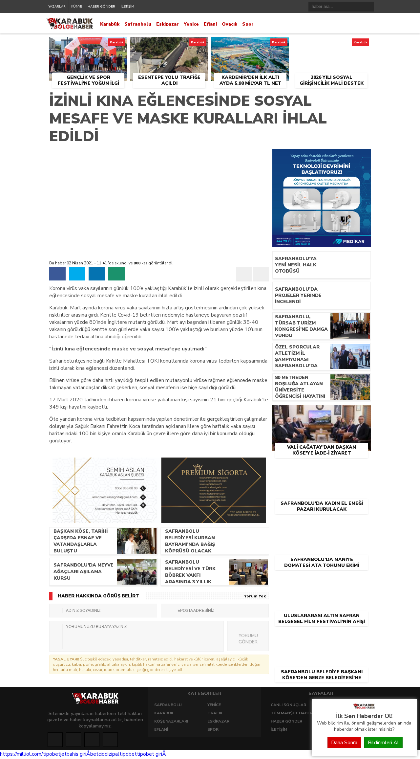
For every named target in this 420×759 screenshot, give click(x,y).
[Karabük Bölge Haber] (364, 708)
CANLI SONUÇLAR (288, 704)
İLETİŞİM (127, 6)
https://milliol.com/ (21, 754)
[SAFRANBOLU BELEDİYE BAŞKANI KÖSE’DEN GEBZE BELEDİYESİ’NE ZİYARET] (321, 637)
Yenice (191, 24)
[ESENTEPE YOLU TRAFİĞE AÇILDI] (169, 44)
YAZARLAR (57, 6)
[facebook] (57, 273)
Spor (248, 24)
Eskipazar (167, 24)
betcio (97, 754)
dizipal (112, 754)
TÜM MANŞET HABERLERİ (296, 713)
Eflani (210, 24)
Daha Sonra (344, 742)
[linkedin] (97, 273)
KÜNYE (76, 6)
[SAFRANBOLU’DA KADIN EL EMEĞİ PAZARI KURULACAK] (321, 469)
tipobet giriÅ (151, 754)
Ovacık (229, 24)
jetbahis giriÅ (75, 754)
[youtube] (110, 739)
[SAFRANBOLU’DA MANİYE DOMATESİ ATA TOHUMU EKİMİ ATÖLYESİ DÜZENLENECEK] (321, 525)
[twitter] (77, 273)
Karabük (109, 24)
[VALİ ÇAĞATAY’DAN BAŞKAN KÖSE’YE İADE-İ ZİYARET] (321, 412)
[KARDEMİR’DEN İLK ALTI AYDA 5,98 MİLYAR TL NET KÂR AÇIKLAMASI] (250, 44)
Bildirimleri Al (383, 742)
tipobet (51, 754)
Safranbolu (137, 24)
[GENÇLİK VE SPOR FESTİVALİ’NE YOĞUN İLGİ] (88, 44)
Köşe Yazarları (171, 721)
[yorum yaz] (116, 273)
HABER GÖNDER (101, 6)
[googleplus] (91, 739)
